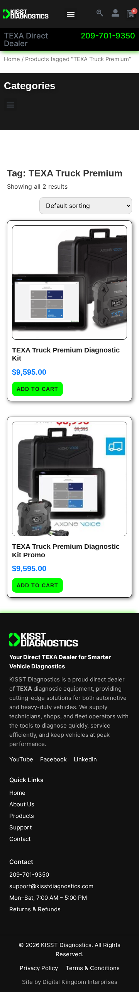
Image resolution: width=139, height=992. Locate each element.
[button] (70, 14)
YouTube (21, 759)
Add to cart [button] (37, 389)
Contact (20, 838)
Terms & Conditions (93, 968)
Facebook (53, 759)
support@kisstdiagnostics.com (51, 886)
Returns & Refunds (35, 909)
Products (21, 815)
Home (12, 59)
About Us (21, 804)
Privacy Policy (39, 968)
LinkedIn (85, 759)
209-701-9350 (108, 35)
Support (20, 827)
